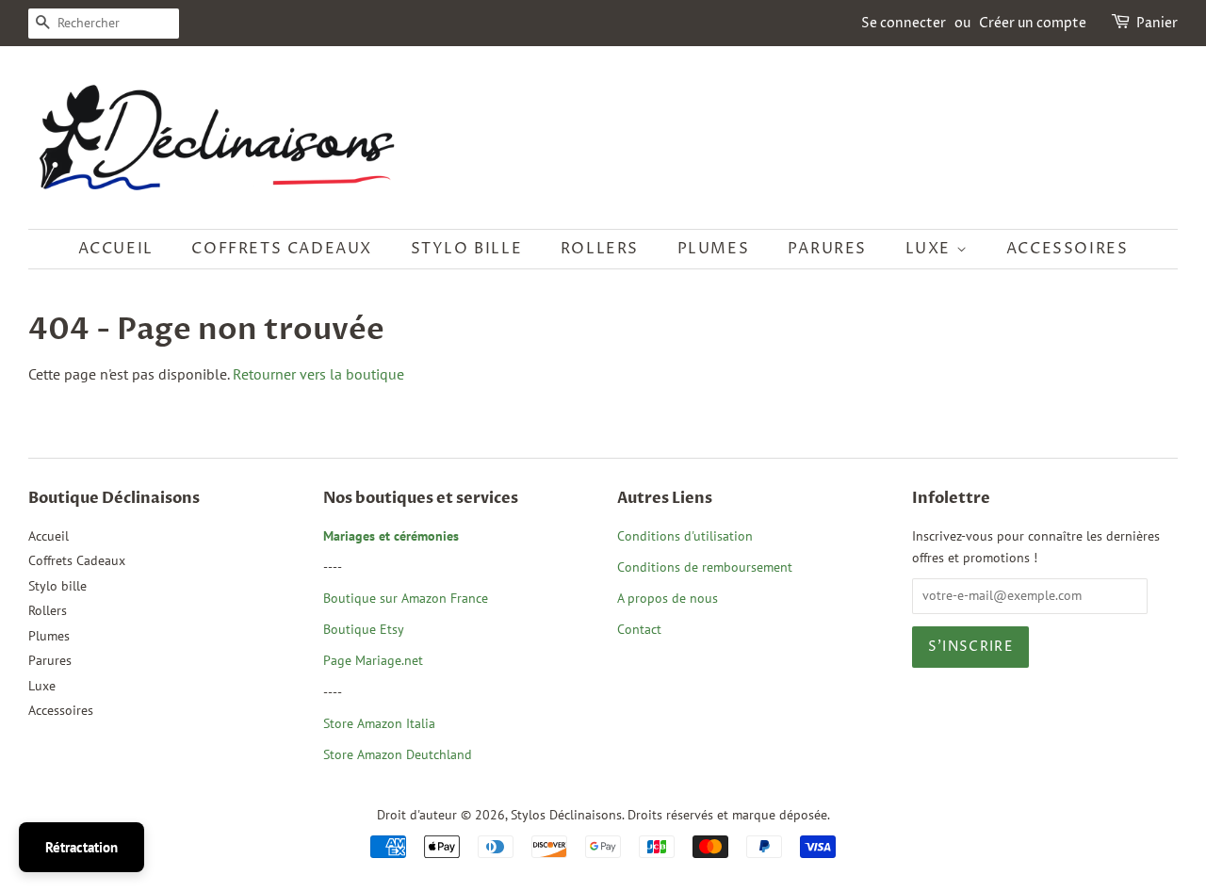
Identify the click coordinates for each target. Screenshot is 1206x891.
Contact (639, 629)
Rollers (600, 248)
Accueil (116, 248)
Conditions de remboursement (704, 567)
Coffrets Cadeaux (281, 248)
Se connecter (903, 23)
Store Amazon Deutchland (397, 754)
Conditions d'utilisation (685, 535)
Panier (1157, 23)
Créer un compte (1032, 23)
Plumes (713, 248)
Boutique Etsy (363, 629)
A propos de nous (667, 598)
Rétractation (81, 847)
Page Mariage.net (373, 660)
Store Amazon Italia (379, 723)
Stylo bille (467, 248)
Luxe (930, 248)
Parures (827, 248)
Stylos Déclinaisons (566, 814)
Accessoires (1067, 248)
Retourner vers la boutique (318, 373)
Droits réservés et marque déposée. (728, 814)
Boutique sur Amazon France (405, 598)
